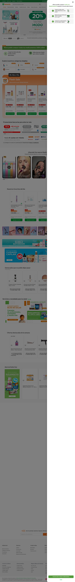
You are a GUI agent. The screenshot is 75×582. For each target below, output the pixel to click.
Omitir (61, 579)
